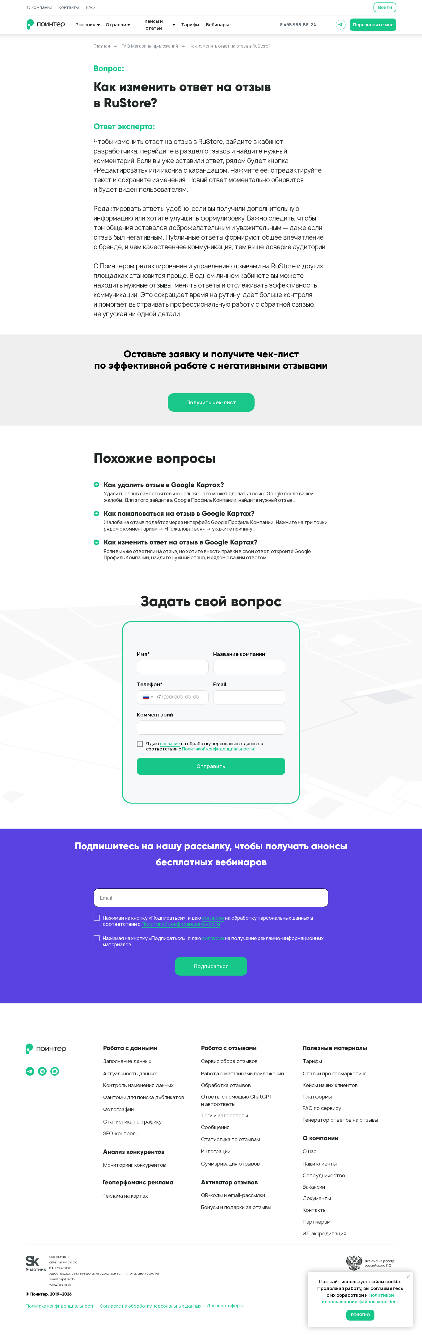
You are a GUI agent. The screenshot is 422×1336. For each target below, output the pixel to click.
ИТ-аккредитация (324, 1233)
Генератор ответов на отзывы (340, 1119)
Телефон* (149, 684)
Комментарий (155, 714)
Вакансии (314, 1186)
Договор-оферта (226, 1306)
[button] (373, 25)
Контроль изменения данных (138, 1085)
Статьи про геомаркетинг (334, 1073)
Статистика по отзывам (230, 1139)
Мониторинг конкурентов (134, 1165)
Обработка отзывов (226, 1085)
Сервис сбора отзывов (229, 1061)
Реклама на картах (125, 1195)
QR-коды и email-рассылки (233, 1195)
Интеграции (215, 1151)
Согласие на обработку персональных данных (150, 1306)
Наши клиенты (320, 1163)
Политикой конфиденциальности (218, 749)
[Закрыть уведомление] (408, 1277)
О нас (309, 1151)
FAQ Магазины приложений (150, 46)
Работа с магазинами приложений (242, 1073)
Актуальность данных (130, 1073)
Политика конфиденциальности (60, 1306)
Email (219, 684)
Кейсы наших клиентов (330, 1085)
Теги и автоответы (224, 1115)
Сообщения (215, 1127)
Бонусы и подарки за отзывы (236, 1207)
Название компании (239, 654)
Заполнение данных (127, 1061)
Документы (317, 1198)
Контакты (315, 1210)
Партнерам (317, 1221)
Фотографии (118, 1109)
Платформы (317, 1096)
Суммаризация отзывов (230, 1163)
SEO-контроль (120, 1133)
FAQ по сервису (322, 1108)
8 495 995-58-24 (298, 24)
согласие (170, 743)
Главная (102, 46)
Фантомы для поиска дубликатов (143, 1097)
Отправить (210, 766)
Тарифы (312, 1061)
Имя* (143, 654)
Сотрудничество (324, 1175)
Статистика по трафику (132, 1121)
